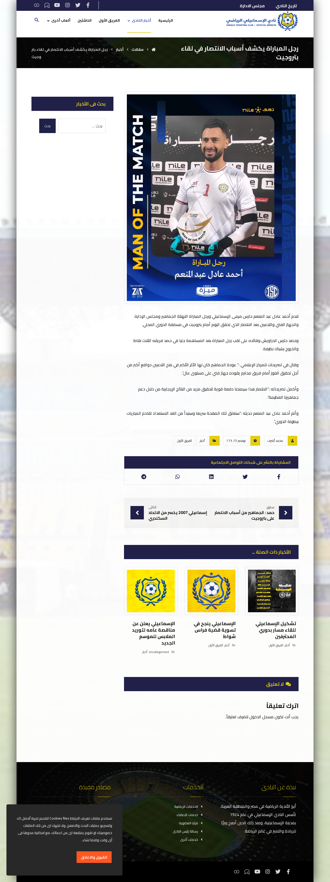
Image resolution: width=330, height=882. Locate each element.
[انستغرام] (67, 5)
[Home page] (154, 49)
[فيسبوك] (88, 5)
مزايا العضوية (188, 823)
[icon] (292, 441)
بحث (47, 126)
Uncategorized (159, 652)
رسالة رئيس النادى (185, 831)
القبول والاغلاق (94, 857)
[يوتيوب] (57, 5)
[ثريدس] (36, 5)
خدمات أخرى (189, 839)
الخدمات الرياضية (186, 806)
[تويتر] (78, 5)
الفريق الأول (184, 441)
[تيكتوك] (47, 5)
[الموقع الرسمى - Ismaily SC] (261, 21)
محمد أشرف (275, 441)
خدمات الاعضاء (187, 815)
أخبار (202, 441)
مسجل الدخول (261, 717)
